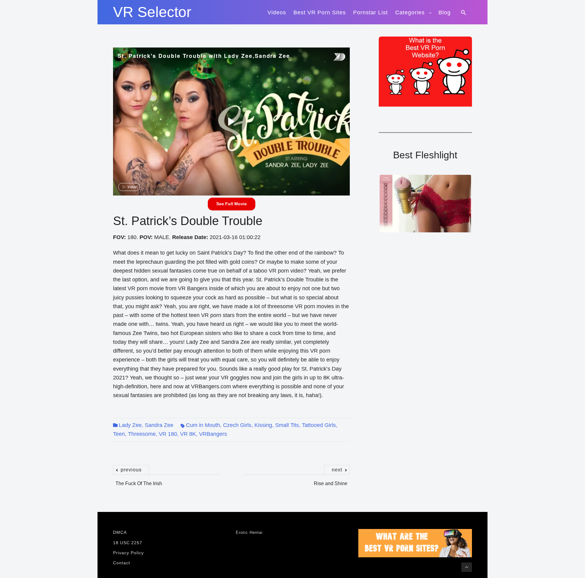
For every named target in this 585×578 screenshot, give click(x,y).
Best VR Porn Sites (319, 12)
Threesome (142, 434)
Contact (121, 562)
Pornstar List (370, 12)
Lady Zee (130, 425)
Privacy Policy (128, 552)
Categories (410, 12)
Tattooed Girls (319, 425)
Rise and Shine (330, 480)
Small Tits (287, 425)
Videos (277, 12)
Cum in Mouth (203, 425)
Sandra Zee (159, 425)
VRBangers (213, 434)
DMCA (120, 532)
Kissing (263, 425)
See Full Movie (231, 203)
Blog (444, 12)
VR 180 (168, 434)
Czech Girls (237, 425)
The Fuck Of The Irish (138, 480)
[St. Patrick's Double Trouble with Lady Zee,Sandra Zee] (230, 121)
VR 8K (188, 434)
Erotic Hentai (249, 532)
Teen (119, 434)
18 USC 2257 (127, 542)
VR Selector (152, 12)
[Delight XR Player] (331, 57)
